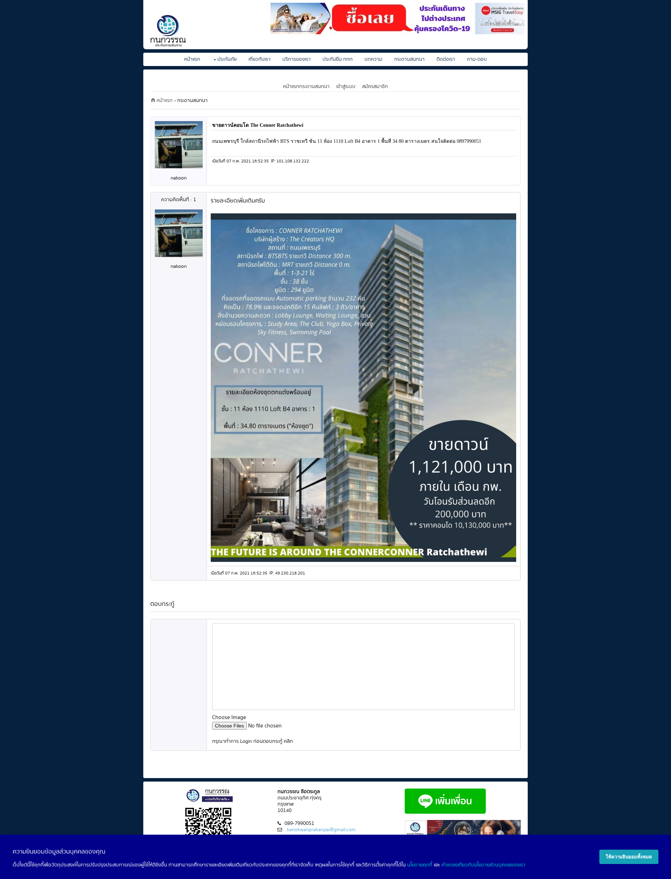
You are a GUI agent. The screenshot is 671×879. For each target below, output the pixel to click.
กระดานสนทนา (409, 59)
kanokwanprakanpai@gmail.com (321, 829)
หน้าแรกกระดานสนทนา (306, 86)
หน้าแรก (192, 59)
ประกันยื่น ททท (338, 59)
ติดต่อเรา (445, 59)
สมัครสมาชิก (375, 86)
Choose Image (229, 717)
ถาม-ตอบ (477, 59)
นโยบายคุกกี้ (419, 865)
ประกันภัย (227, 59)
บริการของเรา (296, 59)
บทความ (373, 59)
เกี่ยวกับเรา (259, 59)
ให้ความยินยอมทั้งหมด (629, 856)
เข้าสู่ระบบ (345, 86)
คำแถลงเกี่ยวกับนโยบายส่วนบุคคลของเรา (483, 865)
